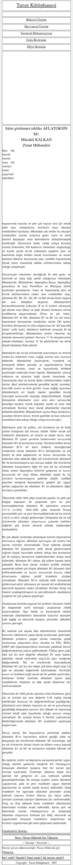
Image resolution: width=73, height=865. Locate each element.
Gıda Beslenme (36, 40)
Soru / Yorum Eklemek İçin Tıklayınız (36, 837)
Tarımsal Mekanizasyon (36, 33)
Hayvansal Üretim (36, 26)
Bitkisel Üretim (36, 19)
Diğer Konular (36, 46)
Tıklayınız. (8, 852)
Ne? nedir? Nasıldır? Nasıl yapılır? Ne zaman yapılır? (33, 857)
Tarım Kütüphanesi (36, 4)
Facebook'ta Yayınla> (15, 831)
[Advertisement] (36, 87)
